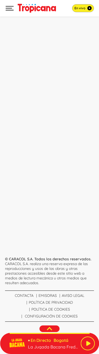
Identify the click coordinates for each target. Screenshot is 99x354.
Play (88, 343)
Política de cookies (50, 309)
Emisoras (48, 295)
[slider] (49, 333)
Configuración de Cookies (51, 316)
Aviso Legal (73, 295)
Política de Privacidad (51, 302)
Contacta (24, 295)
